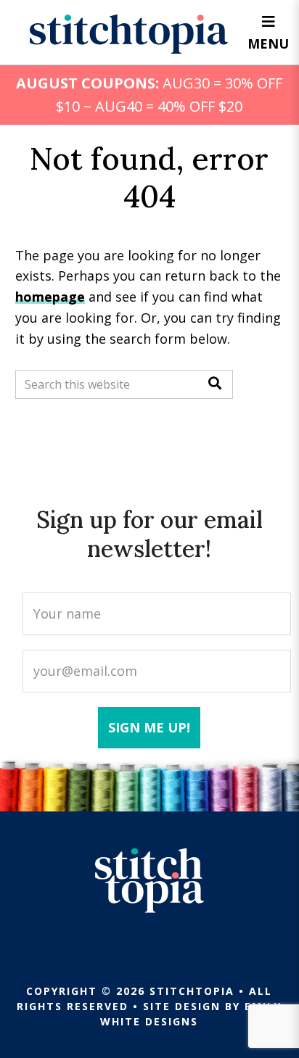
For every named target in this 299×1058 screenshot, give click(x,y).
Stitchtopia (129, 34)
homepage (50, 296)
